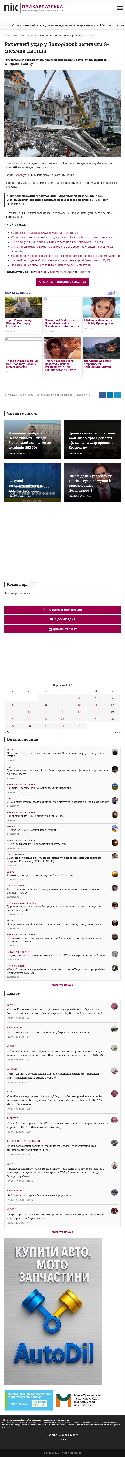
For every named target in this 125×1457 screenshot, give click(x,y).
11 (95, 705)
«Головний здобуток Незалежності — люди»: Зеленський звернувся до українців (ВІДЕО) (57, 754)
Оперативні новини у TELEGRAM (62, 282)
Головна (8, 35)
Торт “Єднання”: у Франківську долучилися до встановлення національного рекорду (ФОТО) (54, 891)
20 (12, 719)
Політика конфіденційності (62, 1434)
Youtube (69, 272)
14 (29, 712)
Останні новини (23, 739)
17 (79, 712)
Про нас (62, 1439)
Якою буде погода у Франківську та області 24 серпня (40, 875)
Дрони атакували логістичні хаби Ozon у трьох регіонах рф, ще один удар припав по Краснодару (57, 772)
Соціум (10, 872)
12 (112, 705)
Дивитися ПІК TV (65, 629)
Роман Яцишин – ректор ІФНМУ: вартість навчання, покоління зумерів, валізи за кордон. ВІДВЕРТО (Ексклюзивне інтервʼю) (57, 1125)
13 (12, 712)
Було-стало (14, 1027)
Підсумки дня (65, 619)
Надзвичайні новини (18, 952)
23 (62, 719)
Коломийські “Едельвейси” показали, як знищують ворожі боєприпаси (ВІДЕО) (60, 260)
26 (112, 719)
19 (112, 712)
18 (95, 712)
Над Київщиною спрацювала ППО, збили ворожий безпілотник (51, 265)
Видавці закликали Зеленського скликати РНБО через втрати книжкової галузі (56, 955)
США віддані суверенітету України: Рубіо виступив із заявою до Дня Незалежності (58, 801)
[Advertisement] (51, 543)
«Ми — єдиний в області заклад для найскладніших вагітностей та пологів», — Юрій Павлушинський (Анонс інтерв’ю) (55, 1075)
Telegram (84, 272)
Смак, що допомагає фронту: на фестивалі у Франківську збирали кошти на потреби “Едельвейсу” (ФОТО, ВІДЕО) (54, 859)
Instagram (55, 272)
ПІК (72, 175)
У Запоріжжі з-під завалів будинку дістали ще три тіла (44, 233)
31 (79, 726)
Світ (9, 767)
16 (62, 712)
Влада (10, 750)
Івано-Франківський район (21, 903)
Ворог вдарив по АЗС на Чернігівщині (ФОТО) (35, 815)
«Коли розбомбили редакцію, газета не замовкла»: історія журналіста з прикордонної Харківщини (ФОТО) (51, 1147)
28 (29, 726)
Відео (10, 1091)
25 (95, 719)
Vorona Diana (44, 394)
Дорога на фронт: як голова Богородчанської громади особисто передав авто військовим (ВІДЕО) (55, 908)
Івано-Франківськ (16, 854)
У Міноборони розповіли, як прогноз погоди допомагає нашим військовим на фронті (65, 256)
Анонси (12, 1068)
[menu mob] (120, 8)
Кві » (118, 732)
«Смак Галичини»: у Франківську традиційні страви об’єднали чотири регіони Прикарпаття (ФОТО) (56, 971)
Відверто (12, 1118)
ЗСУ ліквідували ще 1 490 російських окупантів (36, 843)
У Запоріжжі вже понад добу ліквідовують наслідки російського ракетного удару (62, 237)
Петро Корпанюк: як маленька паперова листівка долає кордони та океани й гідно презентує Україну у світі (55, 1216)
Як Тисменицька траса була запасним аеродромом (39, 1195)
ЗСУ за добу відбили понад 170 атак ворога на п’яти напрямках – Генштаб (58, 242)
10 (79, 705)
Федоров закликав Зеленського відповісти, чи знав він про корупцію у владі (54, 924)
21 (29, 719)
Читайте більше (62, 984)
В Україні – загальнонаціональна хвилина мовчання (25, 485)
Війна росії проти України (26, 35)
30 (62, 726)
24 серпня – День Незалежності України (32, 829)
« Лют (8, 732)
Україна (11, 826)
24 (79, 719)
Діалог (13, 993)
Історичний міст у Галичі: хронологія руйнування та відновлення (48, 1032)
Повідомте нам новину (65, 609)
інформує (20, 175)
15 (45, 712)
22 (45, 719)
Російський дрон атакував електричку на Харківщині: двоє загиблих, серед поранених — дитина (54, 939)
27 (12, 726)
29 (45, 726)
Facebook (42, 272)
